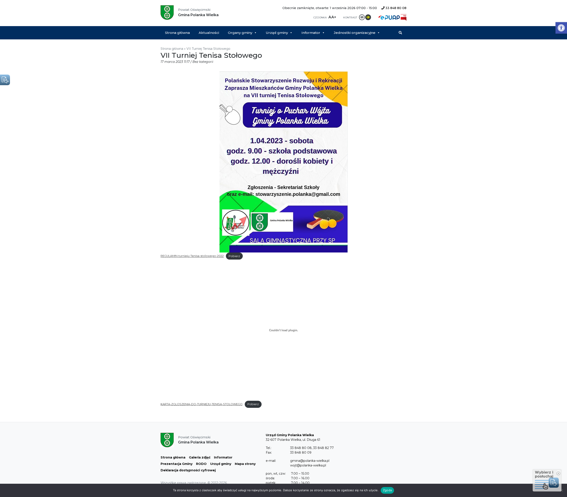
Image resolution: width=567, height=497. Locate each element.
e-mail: (271, 461)
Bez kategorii (202, 62)
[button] (561, 28)
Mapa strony (245, 464)
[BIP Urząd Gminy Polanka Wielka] (403, 17)
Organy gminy (240, 33)
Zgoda (387, 490)
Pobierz (234, 256)
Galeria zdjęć (199, 457)
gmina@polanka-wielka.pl (309, 461)
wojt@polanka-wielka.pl (308, 465)
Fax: (269, 453)
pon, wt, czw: (276, 474)
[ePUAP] (389, 17)
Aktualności (209, 33)
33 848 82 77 (323, 448)
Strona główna (177, 33)
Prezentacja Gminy (176, 464)
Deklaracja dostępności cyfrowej (188, 470)
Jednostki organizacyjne (354, 33)
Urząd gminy (277, 33)
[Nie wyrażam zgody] (561, 490)
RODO (201, 464)
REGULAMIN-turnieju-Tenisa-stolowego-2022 (192, 256)
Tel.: (268, 448)
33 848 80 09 (300, 453)
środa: (270, 478)
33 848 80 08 (395, 8)
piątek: (271, 483)
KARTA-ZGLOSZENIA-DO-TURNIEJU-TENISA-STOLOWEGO (202, 404)
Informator (310, 33)
